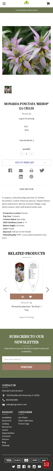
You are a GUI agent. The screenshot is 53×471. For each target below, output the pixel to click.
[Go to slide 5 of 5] (6, 290)
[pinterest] (29, 466)
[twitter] (13, 466)
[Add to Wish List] (30, 297)
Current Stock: (26, 140)
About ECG (6, 420)
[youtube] (39, 466)
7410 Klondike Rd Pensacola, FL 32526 (22, 395)
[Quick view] (22, 297)
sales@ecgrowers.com (16, 404)
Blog (4, 442)
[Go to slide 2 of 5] (47, 290)
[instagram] (34, 466)
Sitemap (5, 445)
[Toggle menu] (3, 3)
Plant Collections (25, 420)
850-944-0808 (12, 399)
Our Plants (23, 417)
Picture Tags (23, 423)
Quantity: (27, 149)
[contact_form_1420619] (46, 464)
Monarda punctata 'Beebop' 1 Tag (26, 308)
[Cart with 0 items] (48, 4)
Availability (6, 417)
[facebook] (23, 466)
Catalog (5, 423)
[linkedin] (18, 466)
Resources (7, 426)
